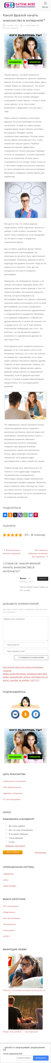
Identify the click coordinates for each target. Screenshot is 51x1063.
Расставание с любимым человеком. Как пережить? (38, 553)
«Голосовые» (9, 930)
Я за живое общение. (18, 834)
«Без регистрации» (12, 918)
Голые (11, 842)
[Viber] (20, 515)
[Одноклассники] (10, 515)
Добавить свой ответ (15, 846)
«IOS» (5, 880)
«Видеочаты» (9, 912)
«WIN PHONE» (9, 886)
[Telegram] (30, 515)
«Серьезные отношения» (14, 781)
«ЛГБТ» (6, 936)
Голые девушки (15, 838)
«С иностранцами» (12, 799)
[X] (15, 515)
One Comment (12, 28)
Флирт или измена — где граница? (20, 1031)
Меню (45, 5)
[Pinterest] (35, 515)
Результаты (40, 853)
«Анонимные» (9, 924)
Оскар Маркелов (32, 25)
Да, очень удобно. (17, 826)
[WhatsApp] (25, 515)
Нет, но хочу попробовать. (20, 830)
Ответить (42, 579)
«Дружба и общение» (13, 793)
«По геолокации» (11, 906)
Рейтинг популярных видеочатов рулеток (24, 990)
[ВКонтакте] (5, 515)
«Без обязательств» (12, 787)
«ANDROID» (8, 874)
